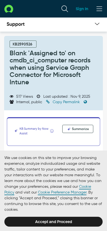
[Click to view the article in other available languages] (85, 102)
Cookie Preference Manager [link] (62, 192)
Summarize (80, 129)
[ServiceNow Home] (8, 9)
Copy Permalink (66, 102)
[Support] (16, 24)
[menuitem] (64, 8)
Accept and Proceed (53, 221)
